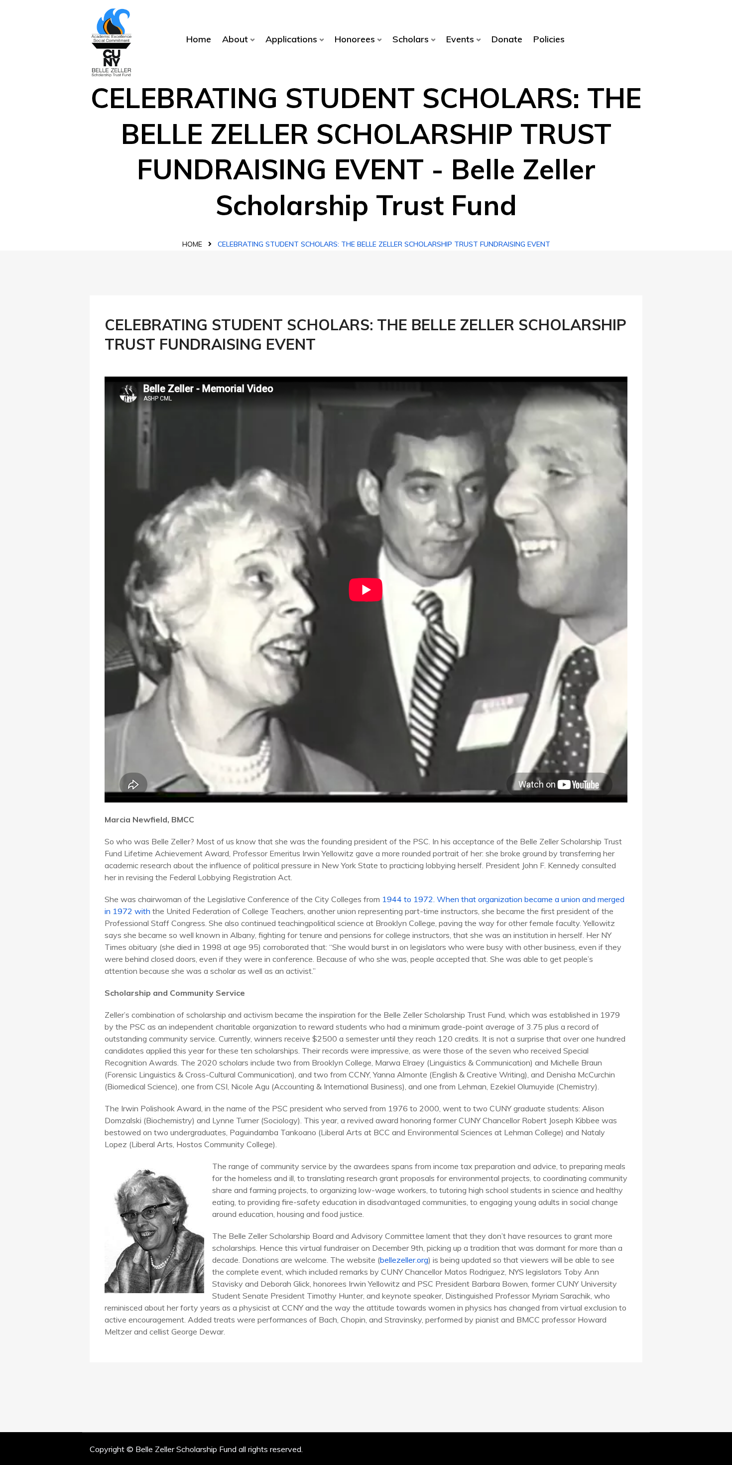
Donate (506, 39)
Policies (549, 39)
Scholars (410, 39)
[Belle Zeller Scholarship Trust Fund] (111, 42)
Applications (291, 39)
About (235, 39)
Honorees (355, 39)
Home (198, 39)
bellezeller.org (404, 1260)
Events (460, 39)
